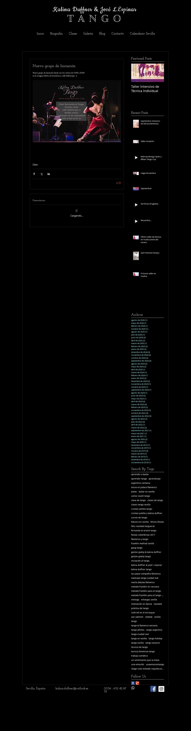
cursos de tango (139, 517)
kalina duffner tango (141, 569)
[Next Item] (159, 72)
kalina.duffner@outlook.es (72, 688)
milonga (135, 599)
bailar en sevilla (147, 491)
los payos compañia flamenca (146, 573)
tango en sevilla (139, 638)
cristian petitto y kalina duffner (146, 513)
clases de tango (155, 500)
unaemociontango (155, 664)
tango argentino (154, 630)
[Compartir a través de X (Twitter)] (41, 173)
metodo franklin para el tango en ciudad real (147, 595)
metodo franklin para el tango (146, 591)
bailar (134, 491)
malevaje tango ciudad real (144, 578)
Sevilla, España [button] (35, 688)
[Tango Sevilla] (161, 689)
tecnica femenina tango (143, 651)
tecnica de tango (139, 647)
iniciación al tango (140, 560)
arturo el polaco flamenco (144, 487)
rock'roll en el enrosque (143, 612)
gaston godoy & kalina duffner (146, 552)
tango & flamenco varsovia (144, 625)
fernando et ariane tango (143, 530)
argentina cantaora (140, 483)
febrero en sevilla (140, 522)
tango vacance (152, 642)
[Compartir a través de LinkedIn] (48, 173)
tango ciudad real (140, 634)
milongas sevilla (149, 599)
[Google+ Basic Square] (137, 683)
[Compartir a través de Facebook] (34, 173)
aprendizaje (155, 478)
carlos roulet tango (140, 496)
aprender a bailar (140, 474)
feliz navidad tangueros (143, 526)
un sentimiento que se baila (145, 660)
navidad (158, 604)
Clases (35, 164)
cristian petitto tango (141, 509)
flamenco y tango (139, 539)
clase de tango (138, 500)
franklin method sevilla (142, 543)
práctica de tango (140, 608)
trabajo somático (139, 655)
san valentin (137, 617)
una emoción (137, 664)
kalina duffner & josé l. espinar (146, 565)
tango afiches (137, 630)
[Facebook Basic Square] (133, 683)
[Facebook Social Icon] (153, 689)
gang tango (136, 547)
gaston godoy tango (141, 556)
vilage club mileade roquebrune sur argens (147, 668)
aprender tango (139, 478)
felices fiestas (157, 522)
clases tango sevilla (140, 504)
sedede (149, 617)
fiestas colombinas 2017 (143, 535)
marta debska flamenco (143, 582)
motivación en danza (141, 604)
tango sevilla (137, 642)
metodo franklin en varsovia (145, 586)
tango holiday (155, 638)
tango (134, 621)
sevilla (157, 617)
